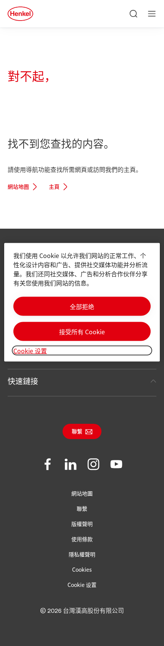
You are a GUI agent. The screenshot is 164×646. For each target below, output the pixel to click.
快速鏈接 (23, 380)
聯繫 (77, 431)
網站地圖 (18, 187)
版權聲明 (82, 523)
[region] (82, 302)
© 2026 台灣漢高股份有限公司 (82, 611)
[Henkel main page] (20, 13)
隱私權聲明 (82, 554)
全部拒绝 (82, 306)
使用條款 (82, 539)
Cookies (82, 569)
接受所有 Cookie (82, 331)
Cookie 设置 (82, 584)
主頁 (54, 187)
